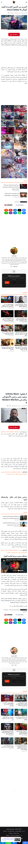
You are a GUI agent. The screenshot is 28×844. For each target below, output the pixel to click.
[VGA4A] (14, 2)
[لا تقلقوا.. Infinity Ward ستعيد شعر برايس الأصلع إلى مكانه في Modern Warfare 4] (21, 299)
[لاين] (6, 213)
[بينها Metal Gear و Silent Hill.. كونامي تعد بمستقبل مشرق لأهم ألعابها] (21, 328)
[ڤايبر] (11, 213)
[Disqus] (14, 371)
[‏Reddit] (6, 210)
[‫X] (19, 210)
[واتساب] (19, 213)
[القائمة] (26, 2)
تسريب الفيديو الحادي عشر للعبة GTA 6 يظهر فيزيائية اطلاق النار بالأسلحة (7, 348)
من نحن (23, 831)
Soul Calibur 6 (17, 201)
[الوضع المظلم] (1, 2)
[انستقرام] (11, 266)
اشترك (7, 282)
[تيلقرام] (15, 213)
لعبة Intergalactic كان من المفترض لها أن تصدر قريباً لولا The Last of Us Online (7, 320)
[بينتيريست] (11, 210)
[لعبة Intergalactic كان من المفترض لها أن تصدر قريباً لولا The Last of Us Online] (7, 313)
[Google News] (19, 205)
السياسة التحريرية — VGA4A (8, 831)
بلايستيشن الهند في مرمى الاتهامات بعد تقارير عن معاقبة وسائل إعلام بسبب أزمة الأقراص (7, 305)
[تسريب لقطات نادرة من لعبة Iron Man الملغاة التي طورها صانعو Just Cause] (21, 313)
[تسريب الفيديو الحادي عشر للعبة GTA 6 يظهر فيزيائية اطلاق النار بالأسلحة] (7, 342)
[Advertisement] (14, 56)
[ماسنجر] (24, 213)
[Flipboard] (8, 205)
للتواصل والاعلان (18, 831)
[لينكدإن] (15, 210)
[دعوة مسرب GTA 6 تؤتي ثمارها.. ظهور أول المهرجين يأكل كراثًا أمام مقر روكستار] (21, 342)
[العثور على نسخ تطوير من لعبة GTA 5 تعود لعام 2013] (7, 328)
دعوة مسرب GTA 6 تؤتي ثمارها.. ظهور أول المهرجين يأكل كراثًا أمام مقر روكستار (21, 348)
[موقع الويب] (17, 266)
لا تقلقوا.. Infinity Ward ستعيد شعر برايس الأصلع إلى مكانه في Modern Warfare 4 (21, 305)
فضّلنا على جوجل (13, 34)
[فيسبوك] (24, 210)
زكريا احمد (14, 255)
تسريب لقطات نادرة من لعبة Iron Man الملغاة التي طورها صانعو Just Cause (21, 320)
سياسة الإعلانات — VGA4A (14, 833)
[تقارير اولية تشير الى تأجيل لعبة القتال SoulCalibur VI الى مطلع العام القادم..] (23, 194)
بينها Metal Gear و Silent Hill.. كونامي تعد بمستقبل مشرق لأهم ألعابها (21, 334)
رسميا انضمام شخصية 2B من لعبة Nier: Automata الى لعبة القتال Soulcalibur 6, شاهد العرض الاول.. (11, 186)
